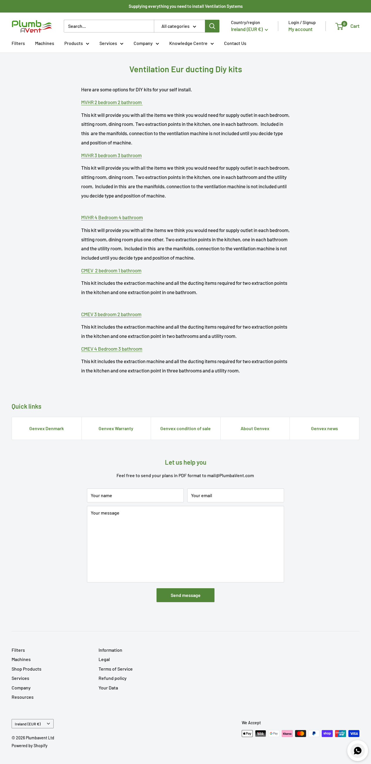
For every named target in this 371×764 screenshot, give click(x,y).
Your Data (108, 687)
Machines (44, 43)
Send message (186, 595)
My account (300, 29)
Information (110, 650)
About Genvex (255, 428)
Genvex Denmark (46, 428)
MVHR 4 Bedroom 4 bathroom (112, 217)
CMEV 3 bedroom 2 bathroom (111, 314)
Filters (18, 43)
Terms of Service (116, 668)
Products (73, 43)
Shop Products (26, 668)
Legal (104, 659)
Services (108, 43)
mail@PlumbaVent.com (230, 475)
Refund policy (113, 678)
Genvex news (324, 428)
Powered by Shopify (30, 745)
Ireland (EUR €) (28, 723)
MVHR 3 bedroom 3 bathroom (111, 155)
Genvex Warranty (116, 428)
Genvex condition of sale (185, 428)
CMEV (111, 270)
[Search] (212, 26)
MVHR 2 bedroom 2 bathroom (112, 102)
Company (143, 43)
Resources (23, 697)
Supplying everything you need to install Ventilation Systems (186, 6)
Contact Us (235, 43)
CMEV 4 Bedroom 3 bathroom (111, 349)
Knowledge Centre (188, 43)
